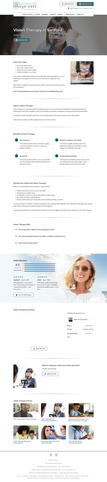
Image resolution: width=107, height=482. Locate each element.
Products (53, 14)
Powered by (43, 473)
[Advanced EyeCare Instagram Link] (56, 455)
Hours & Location (28, 14)
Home (18, 476)
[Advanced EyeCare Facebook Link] (51, 455)
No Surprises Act (58, 476)
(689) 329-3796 (66, 466)
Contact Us (80, 14)
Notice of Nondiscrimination (45, 476)
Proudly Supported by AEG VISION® (68, 473)
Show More (16, 289)
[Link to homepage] (29, 6)
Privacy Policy (84, 476)
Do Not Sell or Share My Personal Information (68, 478)
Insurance (45, 14)
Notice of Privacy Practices (72, 476)
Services (60, 14)
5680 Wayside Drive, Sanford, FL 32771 (82, 8)
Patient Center (70, 14)
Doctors (37, 14)
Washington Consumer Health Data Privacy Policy (40, 478)
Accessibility (33, 476)
